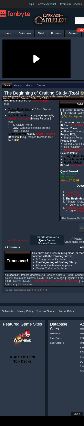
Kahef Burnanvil (73, 149)
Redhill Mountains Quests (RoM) (24, 277)
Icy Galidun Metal (19, 115)
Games (75, 32)
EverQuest (56, 338)
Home (7, 33)
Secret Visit (73, 192)
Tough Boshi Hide (19, 109)
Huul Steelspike (41, 100)
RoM (5, 97)
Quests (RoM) (21, 281)
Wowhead (55, 333)
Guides (29, 97)
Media (29, 85)
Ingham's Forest (73, 137)
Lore (40, 98)
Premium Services (71, 4)
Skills (33, 98)
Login (31, 4)
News (21, 97)
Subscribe (8, 311)
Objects (6, 98)
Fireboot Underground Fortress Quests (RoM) (46, 274)
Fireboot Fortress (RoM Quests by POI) (55, 281)
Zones (37, 97)
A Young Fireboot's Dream (51, 259)
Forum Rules (66, 311)
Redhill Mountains (47, 237)
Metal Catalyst (73, 162)
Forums (56, 33)
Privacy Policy (25, 311)
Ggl (7, 104)
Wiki (41, 33)
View (7, 85)
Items (59, 97)
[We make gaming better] (13, 4)
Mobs (52, 97)
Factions (25, 98)
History (18, 85)
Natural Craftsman (17, 240)
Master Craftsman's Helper (51, 268)
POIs (66, 97)
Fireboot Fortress (47, 243)
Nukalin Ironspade (19, 118)
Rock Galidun (72, 146)
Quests (45, 97)
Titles (46, 98)
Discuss (41, 85)
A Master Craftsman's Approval (54, 265)
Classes (15, 98)
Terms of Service (46, 311)
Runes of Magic (55, 277)
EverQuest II (57, 342)
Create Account (47, 4)
